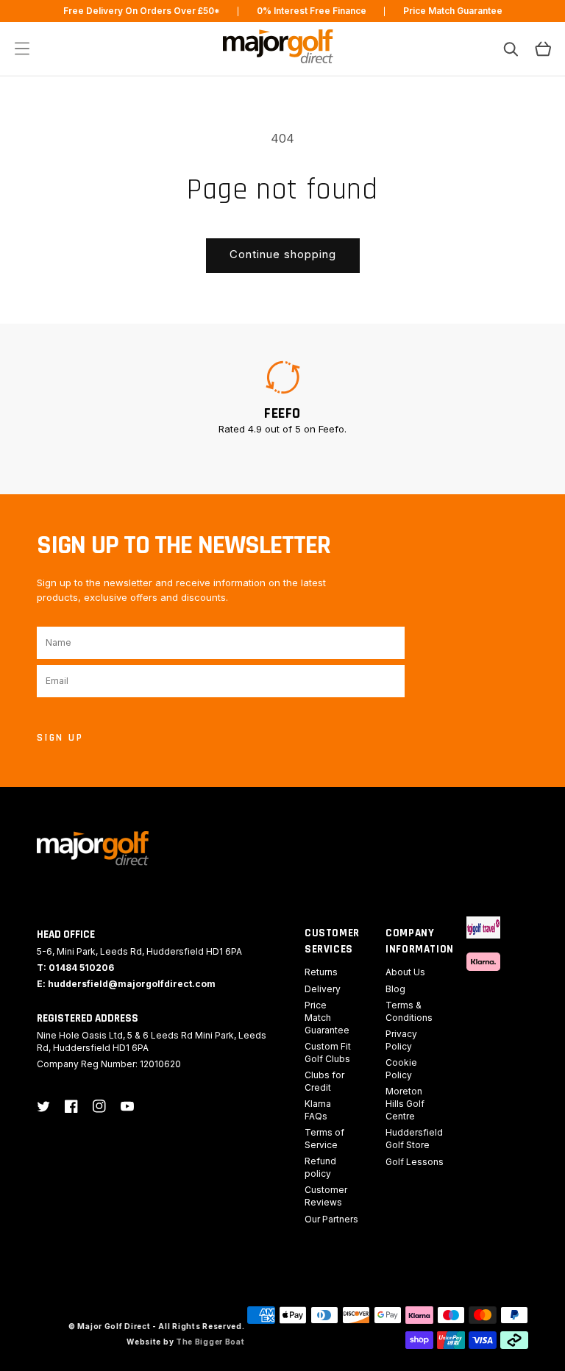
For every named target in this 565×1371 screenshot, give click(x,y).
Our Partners (331, 1219)
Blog (395, 988)
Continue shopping (283, 254)
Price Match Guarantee (327, 1018)
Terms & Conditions (409, 1011)
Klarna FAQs (318, 1110)
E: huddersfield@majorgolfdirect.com (126, 983)
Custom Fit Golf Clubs (328, 1052)
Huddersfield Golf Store (414, 1138)
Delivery (323, 988)
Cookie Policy (401, 1068)
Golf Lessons (414, 1161)
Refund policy (320, 1167)
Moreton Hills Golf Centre (404, 1104)
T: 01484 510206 (75, 967)
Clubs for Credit (324, 1081)
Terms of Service (324, 1138)
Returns (321, 971)
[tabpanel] (282, 397)
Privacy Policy (401, 1040)
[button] (22, 48)
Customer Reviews (326, 1196)
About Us (405, 971)
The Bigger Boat (210, 1341)
